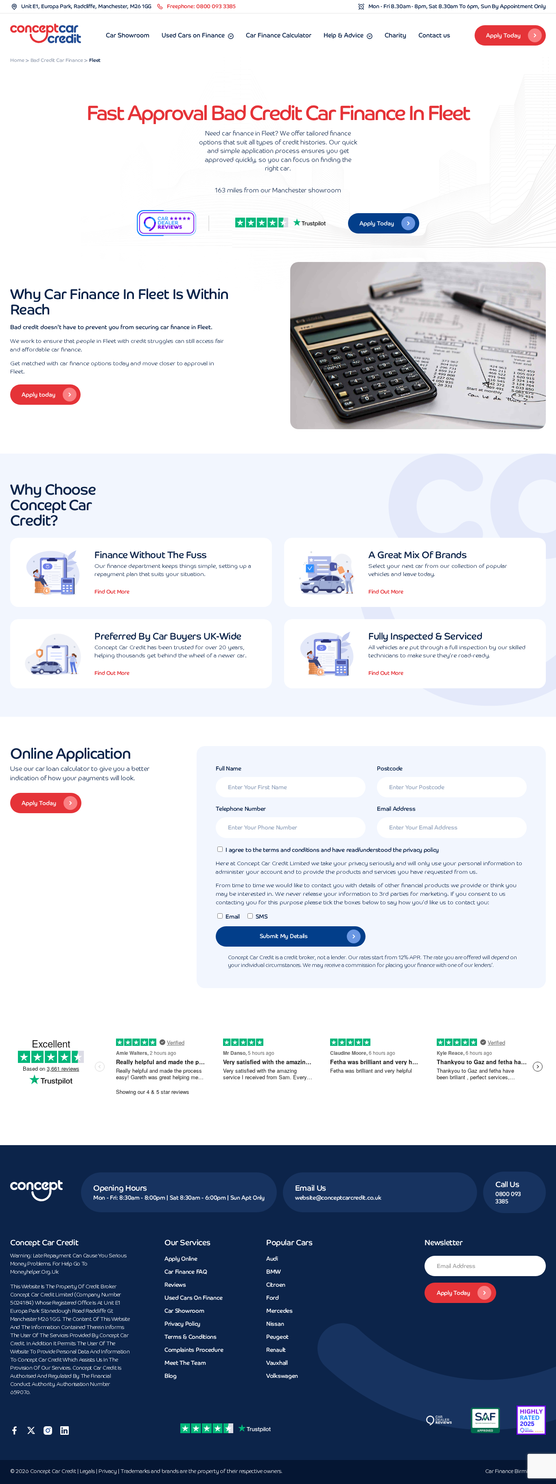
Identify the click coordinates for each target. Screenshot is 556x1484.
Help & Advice (343, 35)
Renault (276, 1349)
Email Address (396, 808)
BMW (273, 1271)
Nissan (275, 1323)
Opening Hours (120, 1188)
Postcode (390, 768)
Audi (272, 1258)
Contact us (434, 35)
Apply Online (180, 1258)
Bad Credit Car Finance (57, 60)
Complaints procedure (193, 1349)
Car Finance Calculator (278, 35)
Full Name (228, 768)
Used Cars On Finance (193, 1297)
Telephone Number (241, 808)
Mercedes (279, 1310)
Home (17, 60)
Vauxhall (277, 1362)
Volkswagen (282, 1375)
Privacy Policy (182, 1323)
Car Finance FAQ (185, 1271)
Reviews (175, 1284)
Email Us (310, 1188)
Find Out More (111, 591)
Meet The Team (185, 1362)
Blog (170, 1375)
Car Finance (515, 1471)
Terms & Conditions (190, 1336)
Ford (272, 1297)
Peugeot (277, 1336)
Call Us (507, 1184)
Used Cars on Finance (193, 35)
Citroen (275, 1284)
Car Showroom (127, 35)
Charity (395, 35)
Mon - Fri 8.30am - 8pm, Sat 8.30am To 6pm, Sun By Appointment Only (457, 6)
